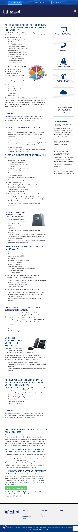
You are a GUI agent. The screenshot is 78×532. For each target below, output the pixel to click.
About (42, 513)
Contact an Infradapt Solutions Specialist (17, 116)
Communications (26, 516)
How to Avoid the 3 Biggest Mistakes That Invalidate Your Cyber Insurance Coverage (63, 153)
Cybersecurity (26, 514)
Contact (43, 516)
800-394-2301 (44, 529)
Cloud (24, 518)
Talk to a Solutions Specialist (16, 488)
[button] (75, 11)
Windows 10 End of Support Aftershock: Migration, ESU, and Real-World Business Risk (63, 143)
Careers (43, 514)
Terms (61, 513)
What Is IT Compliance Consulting (64, 169)
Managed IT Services (27, 513)
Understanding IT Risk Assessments (64, 161)
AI (23, 520)
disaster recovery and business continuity (28, 482)
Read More (70, 130)
